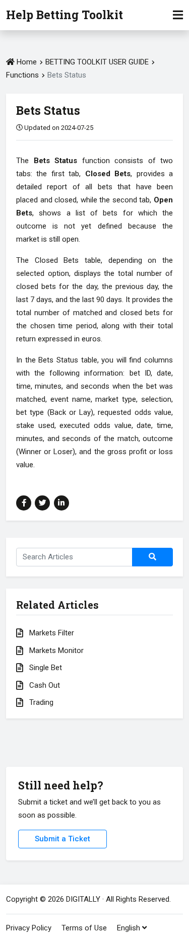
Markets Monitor (55, 650)
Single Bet (44, 667)
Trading (40, 702)
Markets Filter (50, 632)
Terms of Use (84, 927)
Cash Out (43, 685)
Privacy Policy (28, 927)
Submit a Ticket (62, 838)
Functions (23, 75)
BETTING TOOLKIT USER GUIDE (97, 61)
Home (26, 61)
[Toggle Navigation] (178, 15)
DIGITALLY (83, 899)
